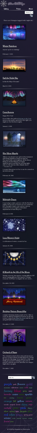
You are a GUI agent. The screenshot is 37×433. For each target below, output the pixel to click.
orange (8, 401)
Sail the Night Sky (10, 78)
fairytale (23, 411)
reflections (14, 388)
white (12, 414)
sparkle (29, 394)
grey (25, 391)
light (17, 411)
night (30, 391)
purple (8, 384)
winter (7, 418)
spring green (28, 415)
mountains (7, 388)
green (29, 397)
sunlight (7, 408)
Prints (18, 9)
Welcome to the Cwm (24, 118)
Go (33, 377)
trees (19, 415)
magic (30, 388)
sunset (21, 388)
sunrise (19, 418)
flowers (21, 384)
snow (21, 394)
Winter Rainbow (10, 46)
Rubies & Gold (19, 320)
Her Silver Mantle (10, 153)
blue (17, 391)
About (31, 9)
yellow (20, 401)
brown (25, 418)
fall (14, 401)
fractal (7, 421)
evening (12, 398)
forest (18, 404)
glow (30, 411)
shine (24, 404)
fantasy (8, 390)
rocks (13, 418)
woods (6, 404)
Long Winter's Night (11, 238)
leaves (20, 397)
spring (12, 411)
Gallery (6, 9)
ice (5, 398)
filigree (30, 408)
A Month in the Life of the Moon (16, 272)
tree (12, 421)
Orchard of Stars (10, 352)
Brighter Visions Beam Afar (14, 311)
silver (6, 411)
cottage (30, 418)
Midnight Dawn (9, 199)
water (15, 394)
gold (29, 384)
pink (23, 408)
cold (26, 387)
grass (15, 408)
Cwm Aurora (8, 112)
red (6, 414)
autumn (29, 401)
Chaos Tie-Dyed (20, 318)
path (14, 384)
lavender (7, 394)
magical (12, 404)
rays (30, 404)
